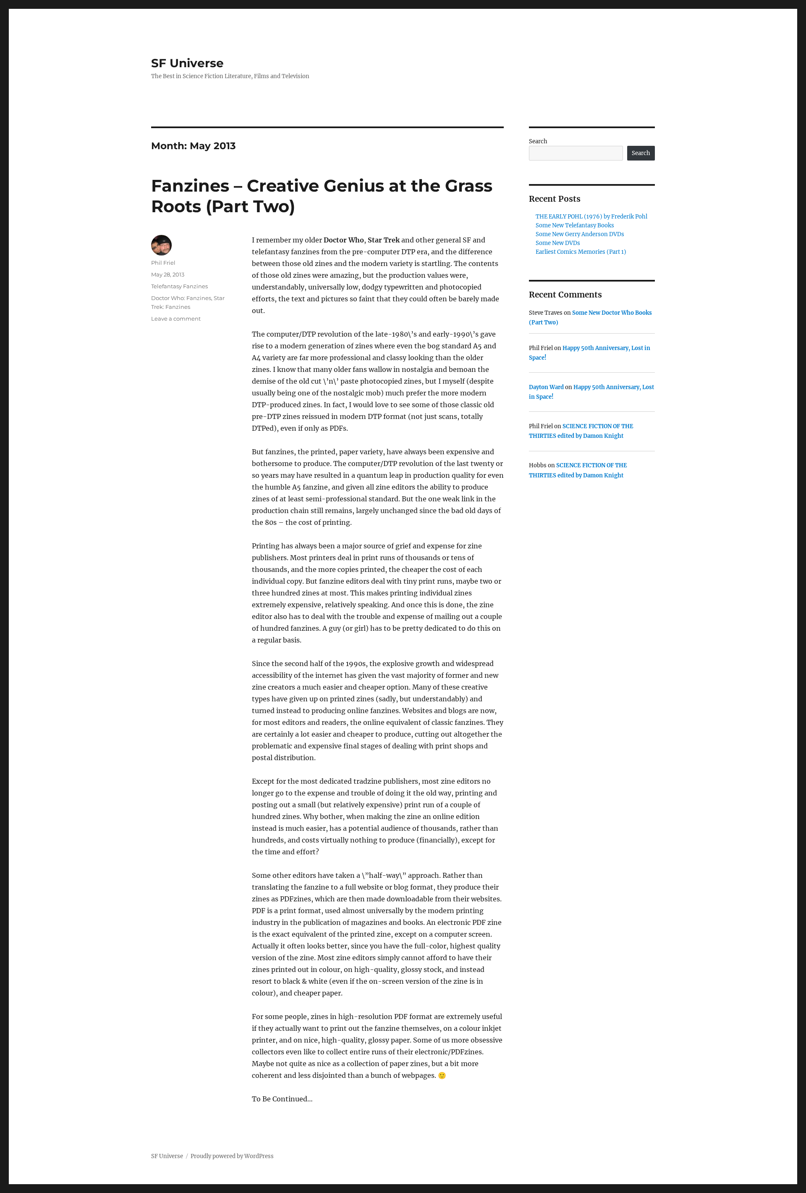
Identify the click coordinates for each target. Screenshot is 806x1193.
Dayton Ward (546, 387)
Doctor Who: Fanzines (181, 298)
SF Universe (187, 63)
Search (538, 141)
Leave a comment (176, 318)
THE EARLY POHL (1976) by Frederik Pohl (591, 216)
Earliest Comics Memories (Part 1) (581, 251)
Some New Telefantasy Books (575, 225)
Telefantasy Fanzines (179, 286)
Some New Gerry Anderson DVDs (580, 234)
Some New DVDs (558, 243)
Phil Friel (163, 262)
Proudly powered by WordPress (232, 1156)
